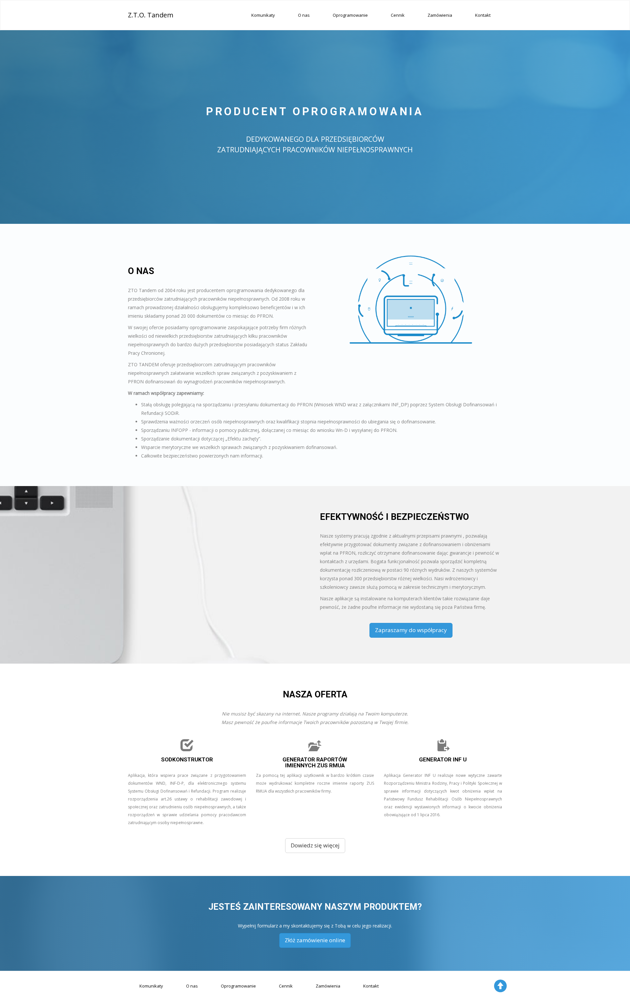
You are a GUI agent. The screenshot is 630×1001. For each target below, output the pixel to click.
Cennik (398, 15)
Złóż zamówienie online (315, 940)
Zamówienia (440, 15)
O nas (304, 15)
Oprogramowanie (350, 15)
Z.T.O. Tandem (150, 15)
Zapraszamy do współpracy (411, 630)
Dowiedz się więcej (315, 845)
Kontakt (483, 15)
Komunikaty (263, 15)
